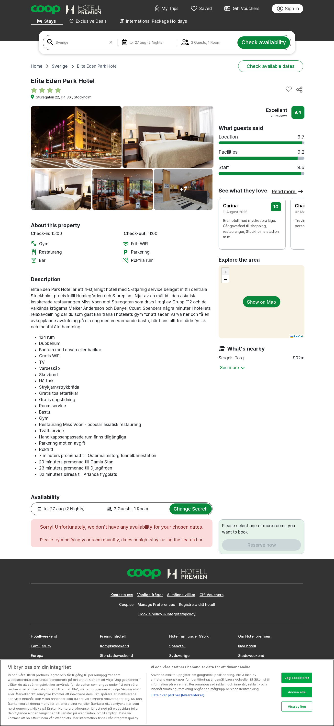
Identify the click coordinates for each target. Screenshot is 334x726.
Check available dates (271, 66)
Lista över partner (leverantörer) (177, 695)
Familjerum (41, 646)
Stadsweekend (251, 655)
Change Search (191, 509)
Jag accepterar (297, 678)
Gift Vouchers (246, 8)
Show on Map (261, 301)
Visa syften (297, 706)
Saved (205, 8)
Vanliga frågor (150, 595)
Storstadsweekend (116, 655)
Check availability (264, 42)
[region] (167, 692)
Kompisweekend (114, 646)
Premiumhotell (113, 636)
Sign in (292, 8)
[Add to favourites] (289, 89)
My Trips (170, 8)
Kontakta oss (122, 595)
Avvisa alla (297, 692)
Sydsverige (179, 655)
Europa (37, 655)
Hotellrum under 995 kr (189, 636)
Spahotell (177, 646)
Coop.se (126, 604)
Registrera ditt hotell (197, 604)
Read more (284, 191)
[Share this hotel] (299, 89)
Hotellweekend (44, 636)
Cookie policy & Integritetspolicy (167, 614)
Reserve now (261, 545)
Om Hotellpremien (254, 636)
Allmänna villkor (181, 595)
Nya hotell (247, 646)
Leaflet (298, 336)
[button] (297, 219)
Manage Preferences (156, 604)
